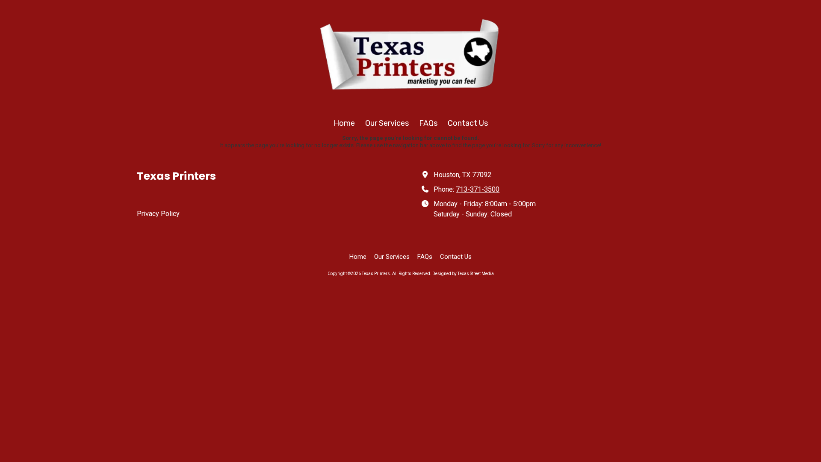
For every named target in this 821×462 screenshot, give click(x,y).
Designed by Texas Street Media (463, 273)
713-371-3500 (477, 189)
